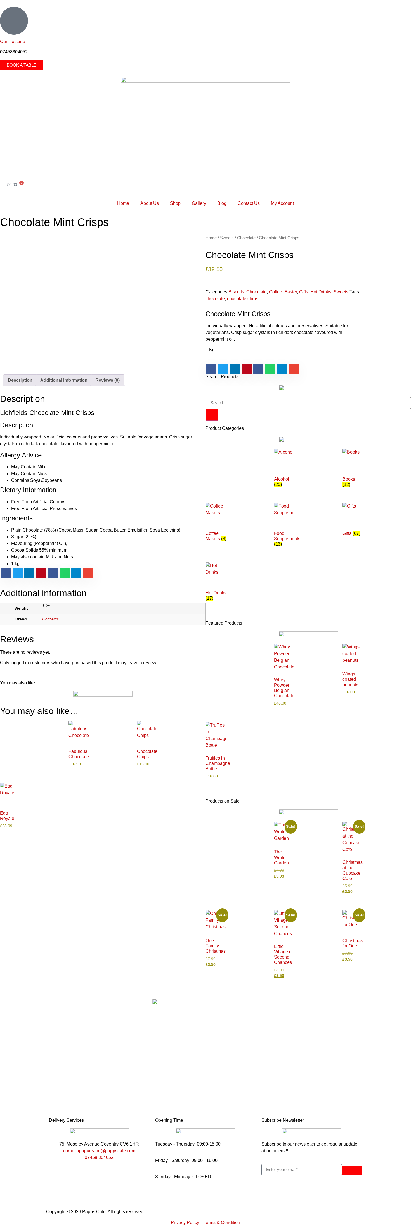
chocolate (215, 298)
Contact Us (249, 203)
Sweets (227, 238)
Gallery (199, 203)
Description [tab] (20, 380)
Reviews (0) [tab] (107, 380)
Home (123, 203)
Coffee (275, 292)
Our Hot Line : (13, 41)
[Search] (212, 415)
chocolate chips (242, 298)
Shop (175, 203)
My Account (282, 203)
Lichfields (50, 619)
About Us (149, 203)
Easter (290, 292)
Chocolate (246, 238)
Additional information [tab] (64, 380)
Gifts (303, 292)
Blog (221, 203)
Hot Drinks (320, 292)
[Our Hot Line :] (14, 21)
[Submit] (352, 1170)
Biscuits (236, 292)
